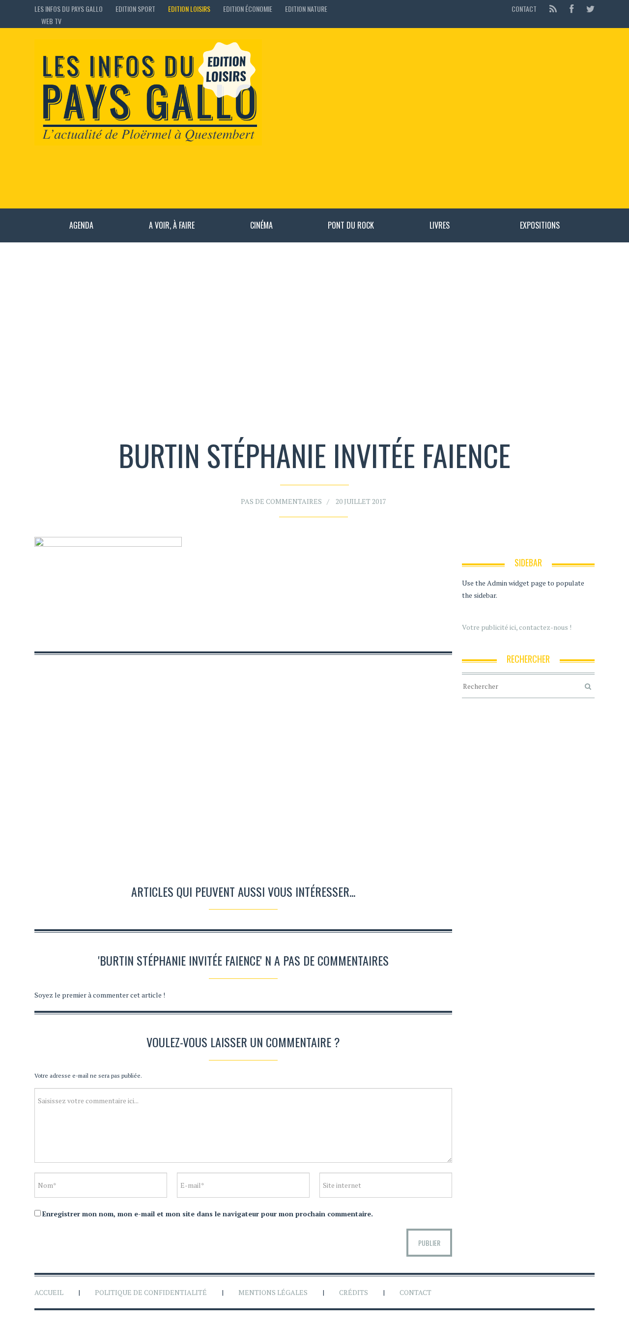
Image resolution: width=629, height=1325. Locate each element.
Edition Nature (306, 8)
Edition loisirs (189, 8)
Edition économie (247, 8)
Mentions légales (273, 1292)
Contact (524, 8)
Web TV (51, 21)
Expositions (540, 225)
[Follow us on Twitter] (587, 8)
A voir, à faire (172, 225)
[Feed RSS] (553, 8)
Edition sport (135, 8)
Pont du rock (351, 225)
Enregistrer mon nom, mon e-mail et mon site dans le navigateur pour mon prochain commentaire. (207, 1213)
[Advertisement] (433, 118)
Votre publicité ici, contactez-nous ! (517, 627)
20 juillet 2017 (361, 501)
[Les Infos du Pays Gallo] (148, 92)
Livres (439, 225)
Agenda (81, 225)
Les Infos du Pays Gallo (68, 8)
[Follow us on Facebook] (571, 8)
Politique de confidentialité (151, 1292)
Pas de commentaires (281, 501)
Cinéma (261, 225)
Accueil (48, 1292)
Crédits (353, 1292)
